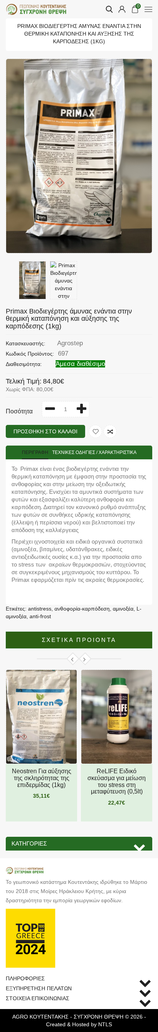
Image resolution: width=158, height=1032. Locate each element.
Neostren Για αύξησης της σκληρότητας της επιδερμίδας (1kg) (41, 778)
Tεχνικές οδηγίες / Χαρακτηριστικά (94, 452)
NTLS (105, 1024)
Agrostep (70, 343)
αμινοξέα (123, 609)
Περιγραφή (35, 452)
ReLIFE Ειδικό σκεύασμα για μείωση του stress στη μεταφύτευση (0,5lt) (116, 781)
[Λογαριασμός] (121, 9)
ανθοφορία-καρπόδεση (82, 609)
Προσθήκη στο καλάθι (45, 431)
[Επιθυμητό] (95, 431)
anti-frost (40, 616)
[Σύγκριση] (110, 431)
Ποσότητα (19, 411)
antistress (39, 609)
